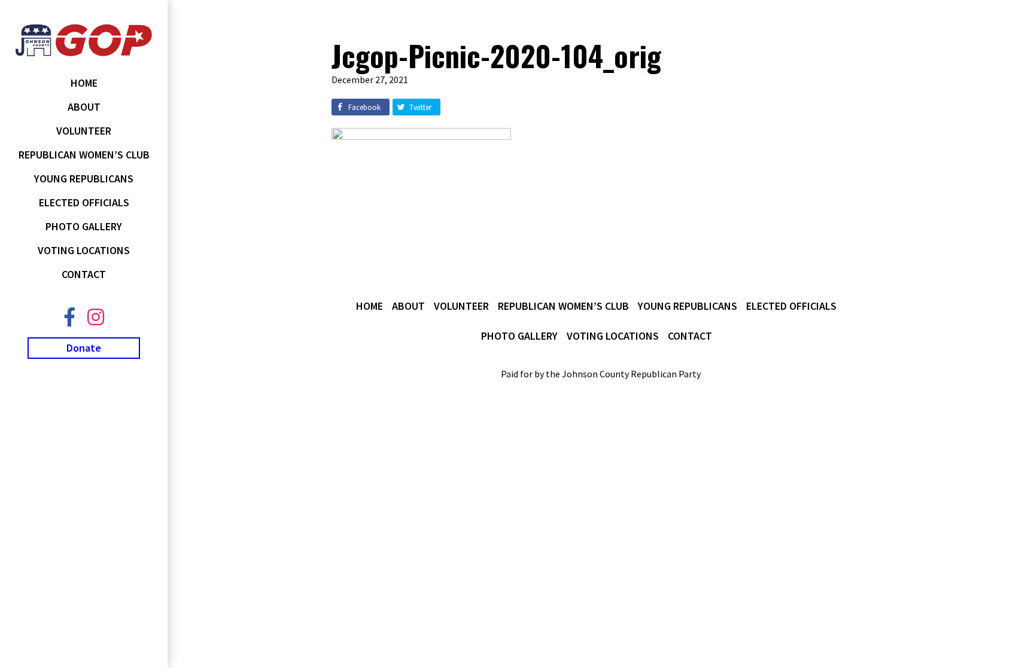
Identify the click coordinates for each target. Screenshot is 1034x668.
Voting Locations (84, 250)
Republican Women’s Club (84, 154)
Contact (84, 274)
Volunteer (83, 131)
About (84, 107)
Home (84, 83)
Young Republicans (83, 178)
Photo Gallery (83, 226)
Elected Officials (84, 202)
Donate (83, 348)
